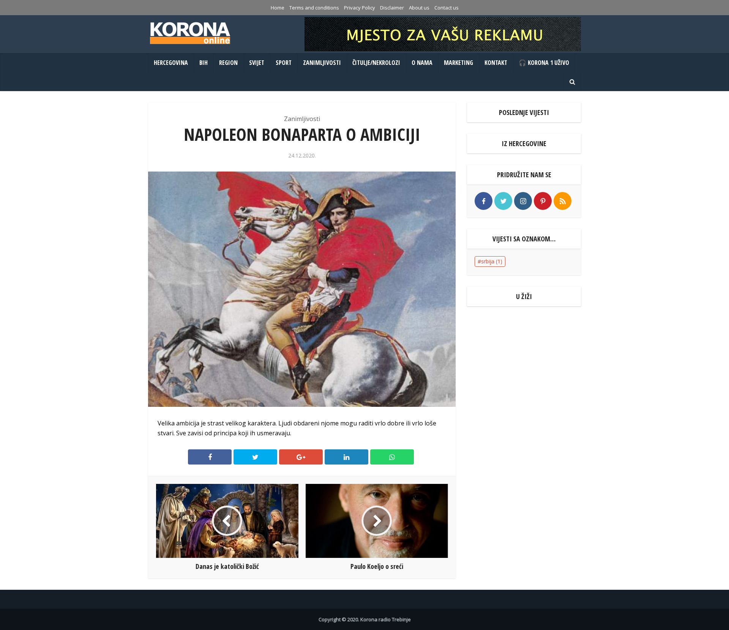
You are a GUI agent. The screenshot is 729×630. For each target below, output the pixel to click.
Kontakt (495, 62)
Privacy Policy (359, 7)
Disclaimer (392, 7)
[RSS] (562, 201)
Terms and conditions (314, 7)
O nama (422, 62)
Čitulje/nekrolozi (376, 62)
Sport (284, 62)
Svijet (256, 62)
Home (277, 7)
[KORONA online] (190, 33)
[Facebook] (483, 201)
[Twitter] (503, 201)
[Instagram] (523, 201)
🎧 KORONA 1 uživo (544, 62)
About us (419, 7)
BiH (203, 62)
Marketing (458, 62)
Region (228, 62)
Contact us (446, 7)
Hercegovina (171, 62)
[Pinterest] (543, 201)
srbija (491, 261)
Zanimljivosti (322, 62)
